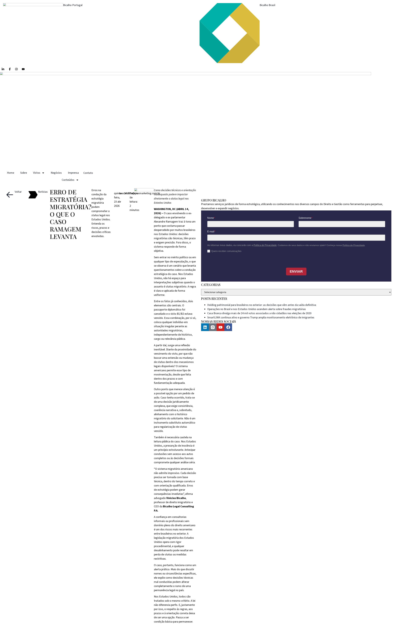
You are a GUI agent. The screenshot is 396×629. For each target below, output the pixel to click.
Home (10, 173)
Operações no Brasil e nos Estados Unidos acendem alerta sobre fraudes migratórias (256, 309)
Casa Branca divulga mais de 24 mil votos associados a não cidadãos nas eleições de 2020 (259, 313)
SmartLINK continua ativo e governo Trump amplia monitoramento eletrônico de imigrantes (260, 317)
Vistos (36, 173)
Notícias (43, 192)
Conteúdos (68, 180)
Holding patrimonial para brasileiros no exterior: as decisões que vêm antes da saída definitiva (261, 305)
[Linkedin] (205, 327)
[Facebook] (228, 327)
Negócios (56, 173)
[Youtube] (220, 327)
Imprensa (73, 173)
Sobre (23, 173)
